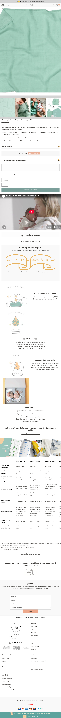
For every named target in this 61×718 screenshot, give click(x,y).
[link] (7, 107)
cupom (4, 661)
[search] (7, 5)
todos (32, 643)
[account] (54, 5)
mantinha (33, 632)
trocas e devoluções (7, 687)
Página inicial (19, 617)
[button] (5, 122)
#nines (4, 666)
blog (3, 664)
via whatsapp (12, 637)
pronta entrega (35, 638)
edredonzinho (34, 635)
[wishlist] (2, 8)
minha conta (34, 626)
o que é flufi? (5, 658)
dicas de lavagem (6, 684)
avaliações (33, 649)
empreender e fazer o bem (38, 666)
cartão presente (35, 646)
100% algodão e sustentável (38, 661)
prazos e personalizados (8, 690)
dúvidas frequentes (7, 678)
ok (24, 716)
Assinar (30, 611)
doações (33, 664)
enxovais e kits (35, 640)
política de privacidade (37, 669)
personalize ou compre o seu (30, 241)
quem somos (34, 658)
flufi (32, 629)
